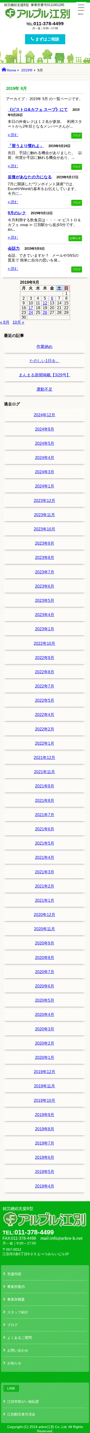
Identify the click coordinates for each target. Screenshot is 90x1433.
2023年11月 (44, 515)
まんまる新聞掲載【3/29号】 (44, 375)
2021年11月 (44, 772)
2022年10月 (44, 643)
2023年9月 (44, 543)
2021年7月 (44, 815)
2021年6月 (44, 829)
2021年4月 (44, 857)
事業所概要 (16, 1299)
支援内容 (14, 1274)
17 (30, 308)
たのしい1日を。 (45, 361)
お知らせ (75, 238)
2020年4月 (44, 1014)
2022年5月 (44, 700)
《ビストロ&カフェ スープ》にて (38, 109)
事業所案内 (16, 1287)
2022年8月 (44, 672)
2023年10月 (44, 529)
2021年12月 (44, 757)
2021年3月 (44, 872)
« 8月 (5, 322)
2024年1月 (44, 486)
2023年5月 (44, 600)
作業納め (44, 346)
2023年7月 (44, 572)
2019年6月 (44, 1157)
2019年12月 (44, 1072)
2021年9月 (44, 786)
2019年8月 (44, 1129)
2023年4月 (44, 615)
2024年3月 (44, 472)
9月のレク (17, 213)
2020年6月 (44, 986)
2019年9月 (44, 1115)
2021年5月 (44, 843)
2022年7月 (44, 686)
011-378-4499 (49, 23)
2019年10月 (44, 1100)
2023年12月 (44, 500)
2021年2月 (44, 886)
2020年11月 (44, 929)
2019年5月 (44, 1172)
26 (45, 312)
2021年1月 (44, 900)
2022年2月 (44, 729)
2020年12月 (44, 915)
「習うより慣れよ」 (26, 145)
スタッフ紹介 (17, 1312)
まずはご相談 (46, 39)
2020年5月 (44, 1000)
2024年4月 (44, 458)
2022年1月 (44, 743)
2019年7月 (44, 1143)
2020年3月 (44, 1029)
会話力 (14, 248)
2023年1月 (44, 629)
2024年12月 (44, 415)
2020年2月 (44, 1043)
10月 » (18, 322)
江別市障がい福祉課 (23, 1402)
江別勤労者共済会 (21, 1414)
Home (11, 70)
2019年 (27, 70)
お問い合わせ (17, 1350)
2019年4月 (44, 1186)
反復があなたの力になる (30, 177)
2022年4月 (44, 715)
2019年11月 (44, 1086)
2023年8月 (44, 557)
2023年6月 (44, 586)
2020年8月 (44, 957)
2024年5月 (44, 443)
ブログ (76, 135)
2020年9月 (44, 943)
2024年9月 (44, 429)
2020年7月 (44, 972)
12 (45, 303)
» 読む (13, 135)
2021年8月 (44, 800)
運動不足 (44, 389)
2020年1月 (44, 1057)
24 (30, 312)
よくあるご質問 (19, 1338)
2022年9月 (44, 658)
